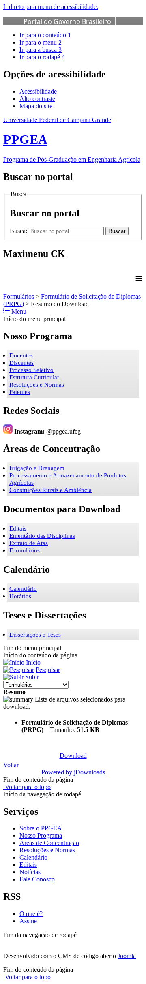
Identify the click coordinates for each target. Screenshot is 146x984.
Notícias (30, 871)
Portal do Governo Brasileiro (67, 21)
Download (73, 755)
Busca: (19, 230)
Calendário (23, 589)
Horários (20, 596)
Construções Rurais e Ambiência (50, 490)
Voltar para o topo (27, 786)
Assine (28, 921)
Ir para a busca (40, 49)
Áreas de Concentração (49, 842)
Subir (32, 677)
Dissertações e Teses (35, 634)
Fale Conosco (37, 879)
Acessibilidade (38, 91)
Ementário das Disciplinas (42, 536)
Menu (18, 311)
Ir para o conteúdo (45, 35)
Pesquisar (48, 669)
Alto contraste (37, 98)
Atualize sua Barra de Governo (70, 30)
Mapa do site (35, 106)
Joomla (127, 955)
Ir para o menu (40, 42)
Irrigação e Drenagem (36, 468)
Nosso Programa (40, 835)
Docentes (21, 355)
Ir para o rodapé (42, 56)
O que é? (31, 913)
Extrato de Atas (28, 543)
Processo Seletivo (31, 370)
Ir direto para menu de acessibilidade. (50, 6)
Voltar (11, 765)
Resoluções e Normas (36, 384)
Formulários (18, 296)
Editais (17, 528)
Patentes (19, 392)
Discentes (21, 362)
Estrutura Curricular (34, 377)
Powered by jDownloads (73, 772)
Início (33, 662)
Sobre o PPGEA (40, 828)
